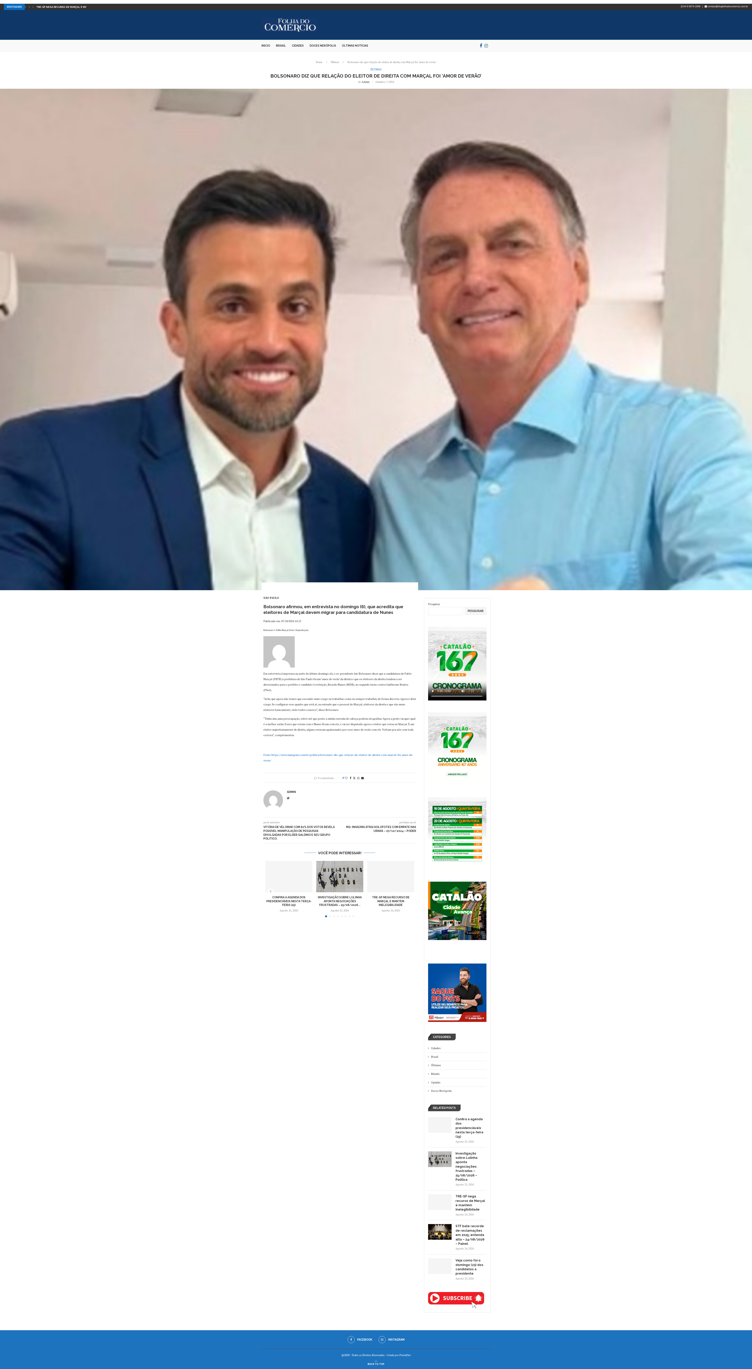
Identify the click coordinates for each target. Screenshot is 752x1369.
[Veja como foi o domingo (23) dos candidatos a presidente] (440, 1266)
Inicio (265, 45)
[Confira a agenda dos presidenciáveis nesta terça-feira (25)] (288, 876)
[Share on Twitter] (354, 778)
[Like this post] (346, 778)
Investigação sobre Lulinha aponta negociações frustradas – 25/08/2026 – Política (466, 1167)
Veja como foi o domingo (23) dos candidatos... (68, 7)
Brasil (281, 45)
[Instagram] (486, 45)
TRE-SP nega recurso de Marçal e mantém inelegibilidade (390, 901)
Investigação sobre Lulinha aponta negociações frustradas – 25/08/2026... (340, 901)
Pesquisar (434, 604)
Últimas (335, 62)
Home (319, 62)
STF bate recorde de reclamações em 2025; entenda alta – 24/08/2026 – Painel (470, 1235)
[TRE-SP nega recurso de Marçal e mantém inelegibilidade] (390, 876)
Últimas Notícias (355, 45)
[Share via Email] (362, 778)
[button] (29, 7)
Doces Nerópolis (323, 45)
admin (366, 82)
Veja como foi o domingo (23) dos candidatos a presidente (469, 1267)
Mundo (435, 1074)
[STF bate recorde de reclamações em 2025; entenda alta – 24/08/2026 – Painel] (440, 1232)
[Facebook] (481, 45)
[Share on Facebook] (350, 778)
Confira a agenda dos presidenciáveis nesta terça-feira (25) (289, 901)
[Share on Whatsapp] (358, 778)
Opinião (435, 1082)
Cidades (298, 45)
